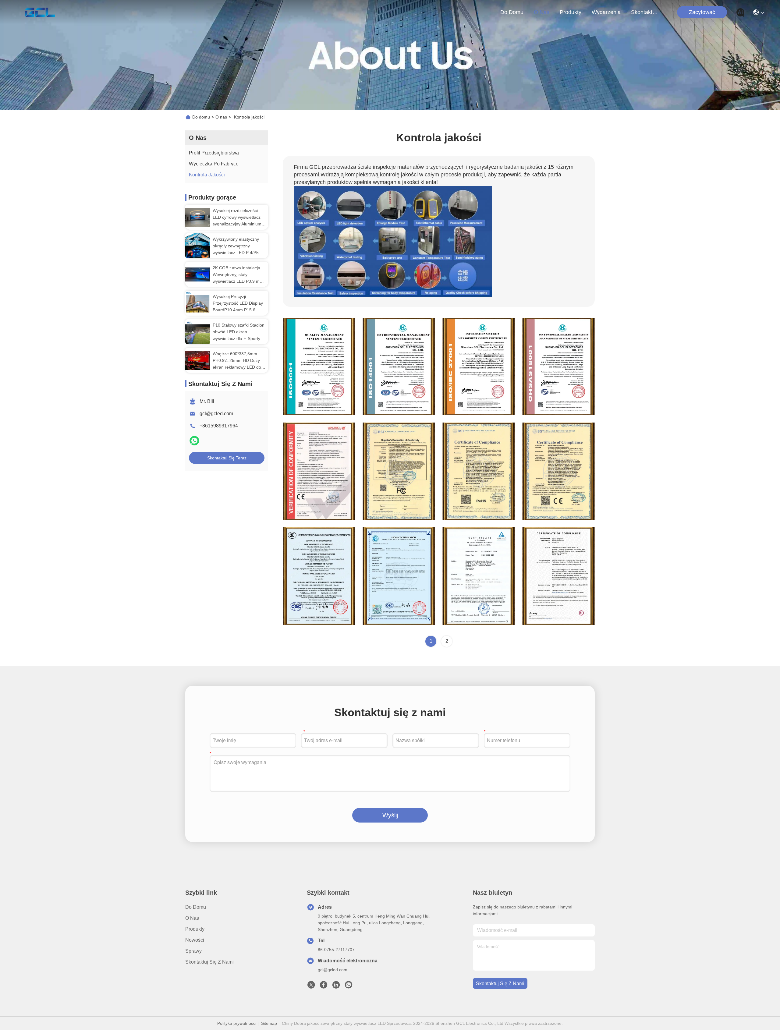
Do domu (511, 12)
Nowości (194, 940)
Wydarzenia (606, 12)
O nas (541, 12)
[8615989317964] (348, 986)
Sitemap (269, 1023)
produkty (570, 12)
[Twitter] (311, 986)
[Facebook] (323, 986)
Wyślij (390, 815)
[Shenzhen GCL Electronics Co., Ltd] (39, 12)
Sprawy (193, 951)
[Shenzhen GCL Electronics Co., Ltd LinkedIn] (336, 986)
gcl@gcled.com (216, 413)
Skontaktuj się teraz (226, 457)
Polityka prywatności (236, 1023)
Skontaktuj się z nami (645, 12)
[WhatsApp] (194, 443)
